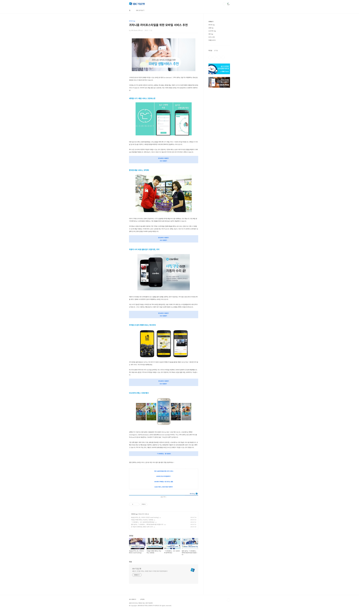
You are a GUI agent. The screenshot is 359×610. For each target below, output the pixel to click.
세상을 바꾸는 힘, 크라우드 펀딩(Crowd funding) (145, 517)
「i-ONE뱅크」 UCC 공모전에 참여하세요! (143, 522)
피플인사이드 (212, 40)
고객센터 (142, 599)
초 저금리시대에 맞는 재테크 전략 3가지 (142, 527)
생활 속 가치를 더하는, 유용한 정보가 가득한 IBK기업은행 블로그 (150, 571)
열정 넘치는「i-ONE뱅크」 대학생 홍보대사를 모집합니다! (147, 524)
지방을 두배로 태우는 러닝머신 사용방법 (142, 520)
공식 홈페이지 (132, 599)
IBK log (210, 34)
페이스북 (210, 57)
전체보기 (210, 21)
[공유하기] (135, 504)
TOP (228, 600)
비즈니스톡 (211, 37)
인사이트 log (212, 31)
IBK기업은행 (136, 568)
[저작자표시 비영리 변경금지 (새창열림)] (149, 504)
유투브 (223, 57)
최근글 (210, 50)
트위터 (218, 57)
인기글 (216, 50)
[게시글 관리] (137, 504)
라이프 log (134, 514)
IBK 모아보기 (140, 10)
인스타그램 (214, 57)
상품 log (210, 28)
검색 (224, 3)
